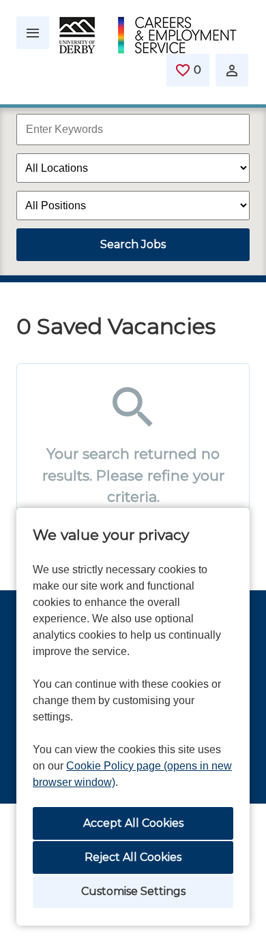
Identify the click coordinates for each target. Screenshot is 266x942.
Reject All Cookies (133, 857)
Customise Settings (133, 891)
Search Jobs (133, 244)
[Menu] (32, 32)
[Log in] (232, 70)
